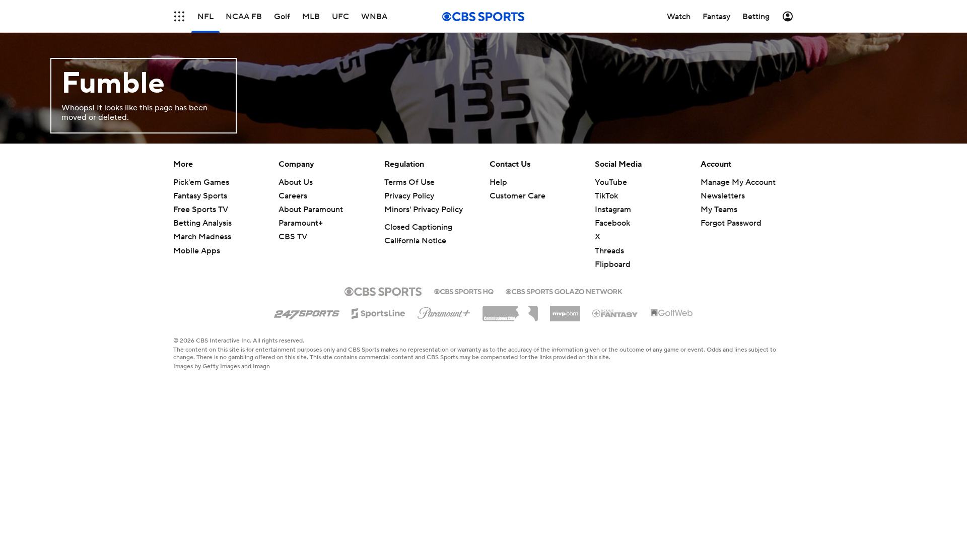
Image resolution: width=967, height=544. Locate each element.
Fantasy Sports (200, 196)
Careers (293, 196)
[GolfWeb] (672, 313)
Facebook (612, 223)
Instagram (613, 210)
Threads (609, 251)
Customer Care (517, 196)
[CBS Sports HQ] (464, 291)
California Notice (415, 241)
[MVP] (565, 310)
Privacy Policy (409, 196)
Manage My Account (738, 182)
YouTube (611, 182)
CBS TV (293, 237)
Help (498, 182)
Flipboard (613, 264)
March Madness (202, 237)
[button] (179, 16)
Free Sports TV (200, 210)
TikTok (606, 196)
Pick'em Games (201, 182)
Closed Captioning (418, 227)
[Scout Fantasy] (615, 313)
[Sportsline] (378, 312)
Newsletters (723, 196)
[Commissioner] (510, 310)
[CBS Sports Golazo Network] (564, 291)
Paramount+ (301, 223)
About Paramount (311, 210)
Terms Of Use (409, 182)
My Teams (719, 210)
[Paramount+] (444, 311)
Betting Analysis (202, 223)
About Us (296, 182)
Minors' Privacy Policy (423, 210)
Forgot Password (731, 223)
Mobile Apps (196, 251)
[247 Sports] (306, 312)
